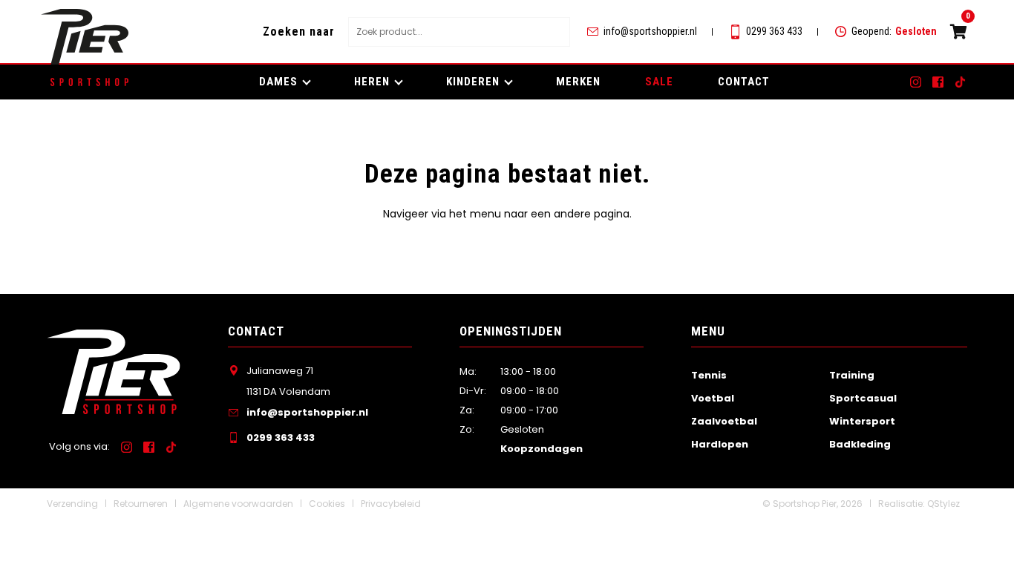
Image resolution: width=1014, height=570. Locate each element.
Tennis (709, 375)
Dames (278, 81)
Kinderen (473, 81)
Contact (744, 81)
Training (851, 375)
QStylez (943, 503)
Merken (578, 81)
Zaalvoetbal (724, 421)
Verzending (72, 503)
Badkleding (860, 444)
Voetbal (712, 398)
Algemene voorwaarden (238, 503)
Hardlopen (719, 444)
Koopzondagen (541, 449)
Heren (372, 81)
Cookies (327, 503)
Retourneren (141, 503)
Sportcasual (863, 398)
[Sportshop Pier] (84, 37)
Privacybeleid (391, 503)
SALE (659, 81)
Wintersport (862, 421)
